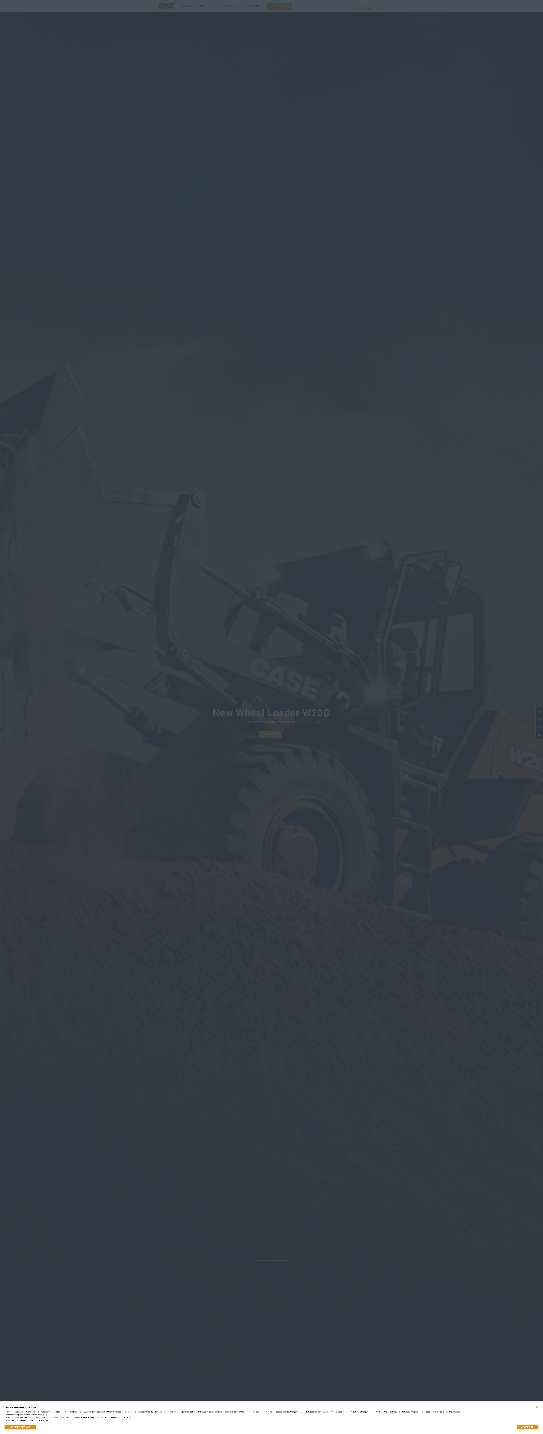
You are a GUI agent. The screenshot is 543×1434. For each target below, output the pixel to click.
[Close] (536, 1407)
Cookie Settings (20, 1427)
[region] (271, 1417)
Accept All (528, 1427)
